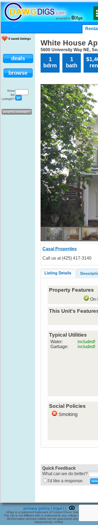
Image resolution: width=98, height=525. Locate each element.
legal (57, 508)
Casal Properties (59, 248)
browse (17, 73)
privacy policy (36, 508)
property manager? (16, 111)
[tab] (58, 272)
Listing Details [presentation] (57, 273)
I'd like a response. (66, 480)
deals (18, 58)
